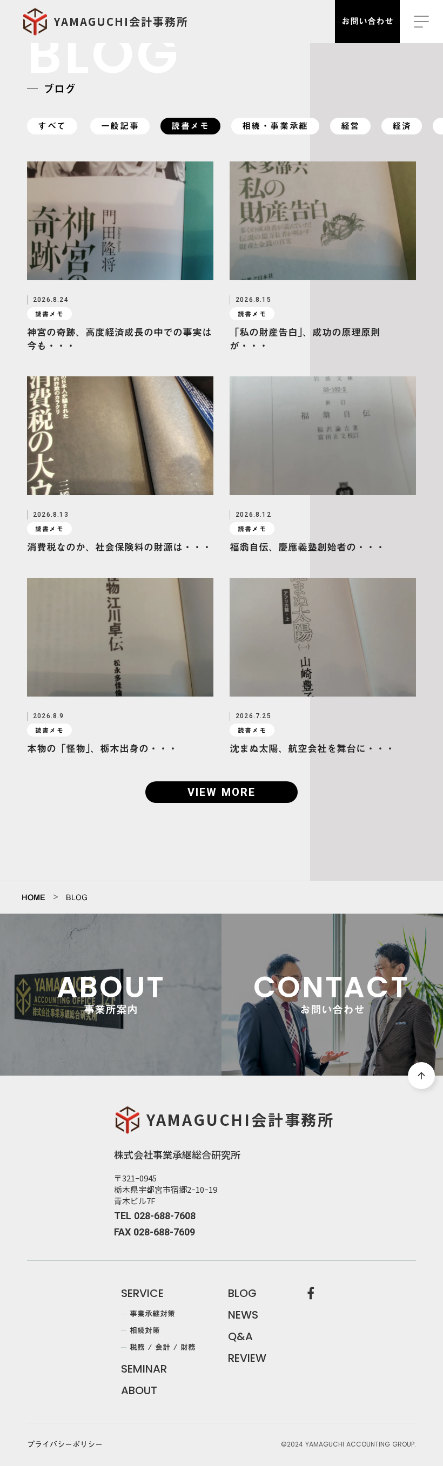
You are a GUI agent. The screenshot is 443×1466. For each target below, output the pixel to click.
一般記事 (120, 126)
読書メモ (190, 126)
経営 (350, 126)
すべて (52, 126)
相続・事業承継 (275, 126)
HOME (33, 897)
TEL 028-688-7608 (155, 1215)
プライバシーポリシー (65, 1445)
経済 (401, 126)
